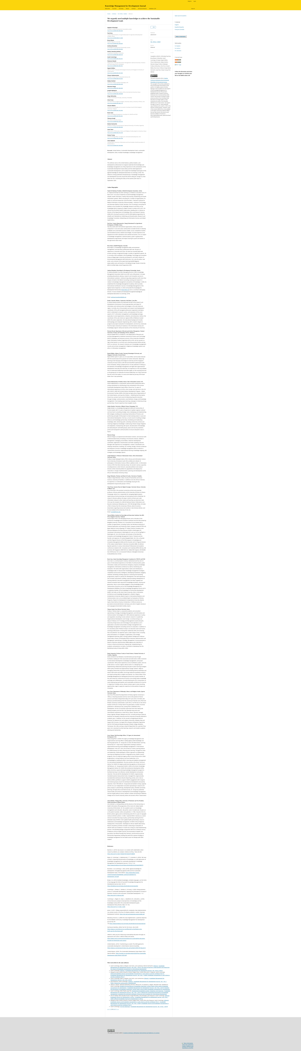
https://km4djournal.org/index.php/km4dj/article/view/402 (122, 886)
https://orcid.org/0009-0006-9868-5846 (115, 127)
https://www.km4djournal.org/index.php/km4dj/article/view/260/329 (127, 923)
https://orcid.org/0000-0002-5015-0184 (115, 132)
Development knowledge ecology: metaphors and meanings (148, 991)
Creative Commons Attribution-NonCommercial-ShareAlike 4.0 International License (159, 80)
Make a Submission (181, 36)
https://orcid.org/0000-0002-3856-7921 (115, 65)
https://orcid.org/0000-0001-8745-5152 (115, 121)
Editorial (155, 966)
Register (190, 1)
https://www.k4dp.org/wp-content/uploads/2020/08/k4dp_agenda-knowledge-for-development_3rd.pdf (123, 874)
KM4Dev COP (152, 8)
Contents (130, 981)
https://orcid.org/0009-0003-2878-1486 (115, 138)
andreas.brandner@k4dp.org (118, 297)
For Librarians (178, 50)
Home (108, 14)
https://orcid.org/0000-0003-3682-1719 (115, 103)
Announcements (142, 8)
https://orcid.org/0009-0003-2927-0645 (115, 73)
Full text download (125, 1006)
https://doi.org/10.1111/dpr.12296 (116, 906)
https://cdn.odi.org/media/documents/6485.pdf (132, 914)
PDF (154, 27)
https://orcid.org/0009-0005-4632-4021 (115, 116)
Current (114, 8)
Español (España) (179, 27)
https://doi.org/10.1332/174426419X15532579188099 (121, 854)
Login (194, 1)
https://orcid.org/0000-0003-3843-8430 (115, 30)
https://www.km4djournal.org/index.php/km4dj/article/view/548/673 (125, 865)
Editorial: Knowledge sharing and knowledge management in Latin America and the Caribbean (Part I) (140, 1001)
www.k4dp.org (125, 289)
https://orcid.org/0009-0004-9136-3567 (115, 78)
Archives (121, 8)
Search (193, 8)
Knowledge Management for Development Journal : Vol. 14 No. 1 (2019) (149, 1006)
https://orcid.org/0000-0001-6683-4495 (115, 88)
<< (108, 1009)
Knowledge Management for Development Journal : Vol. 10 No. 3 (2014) (143, 970)
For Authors (177, 48)
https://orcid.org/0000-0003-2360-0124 (115, 54)
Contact (134, 8)
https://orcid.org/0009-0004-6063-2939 (115, 84)
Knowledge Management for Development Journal (125, 6)
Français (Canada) (179, 29)
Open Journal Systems (180, 15)
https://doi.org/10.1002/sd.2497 (115, 895)
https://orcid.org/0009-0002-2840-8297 (115, 43)
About (127, 8)
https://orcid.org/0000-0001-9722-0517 (115, 58)
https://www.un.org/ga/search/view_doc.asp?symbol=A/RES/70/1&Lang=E (126, 948)
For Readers (177, 46)
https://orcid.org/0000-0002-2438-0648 (115, 93)
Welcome (107, 8)
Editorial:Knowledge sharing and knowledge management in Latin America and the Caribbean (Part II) (137, 973)
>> (118, 1009)
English (177, 24)
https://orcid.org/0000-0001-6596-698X (115, 145)
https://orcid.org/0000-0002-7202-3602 (115, 110)
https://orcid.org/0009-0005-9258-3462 (115, 49)
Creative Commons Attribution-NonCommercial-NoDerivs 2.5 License (141, 1033)
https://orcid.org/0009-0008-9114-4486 (115, 37)
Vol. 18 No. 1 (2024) (122, 14)
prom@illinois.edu (116, 512)
